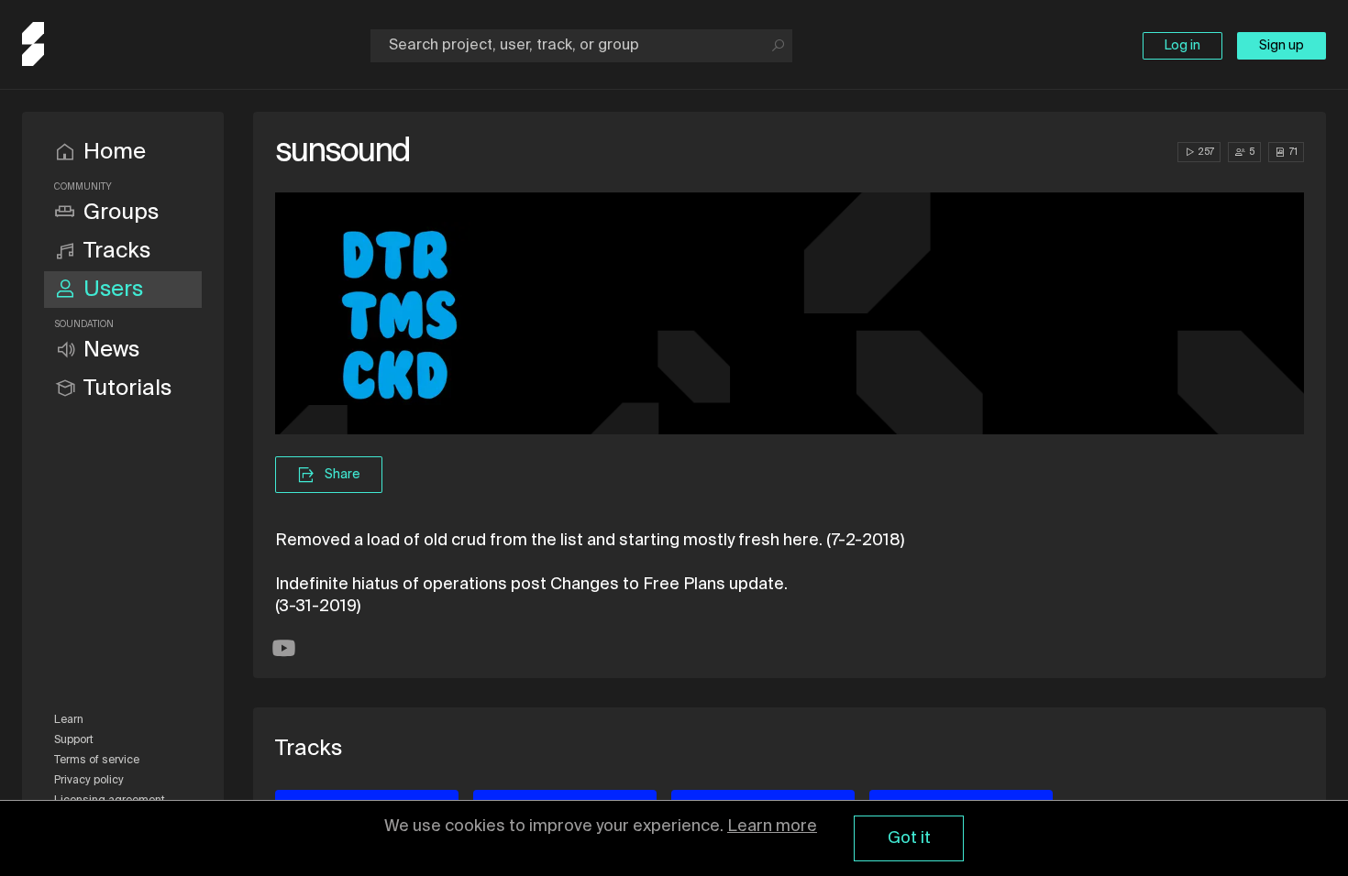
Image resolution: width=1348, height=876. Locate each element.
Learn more (772, 826)
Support (74, 740)
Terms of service (96, 760)
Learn (68, 720)
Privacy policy (89, 780)
